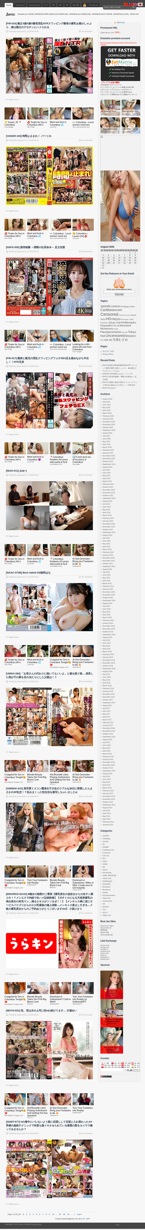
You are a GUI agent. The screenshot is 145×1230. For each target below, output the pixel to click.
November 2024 (109, 459)
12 (114, 258)
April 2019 (106, 649)
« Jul (102, 268)
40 (68, 1214)
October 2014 (108, 802)
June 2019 (107, 643)
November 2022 (109, 527)
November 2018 (109, 663)
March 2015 (107, 788)
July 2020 (106, 606)
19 (114, 260)
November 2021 (109, 561)
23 (135, 260)
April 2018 (106, 683)
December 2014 (109, 796)
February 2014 (108, 822)
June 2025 (107, 439)
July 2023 (106, 504)
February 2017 (108, 723)
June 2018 (107, 677)
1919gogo (125, 307)
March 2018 (107, 686)
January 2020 (108, 623)
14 (125, 258)
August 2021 (107, 569)
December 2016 (109, 728)
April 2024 (106, 478)
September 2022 (109, 532)
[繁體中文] (130, 4)
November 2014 (109, 799)
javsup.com (104, 947)
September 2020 (109, 601)
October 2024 (108, 461)
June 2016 (107, 745)
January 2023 (108, 521)
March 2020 (107, 618)
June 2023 (107, 507)
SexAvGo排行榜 (106, 935)
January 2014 (108, 825)
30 (64, 1214)
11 (108, 258)
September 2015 (109, 771)
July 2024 (106, 470)
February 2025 (108, 450)
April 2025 (106, 444)
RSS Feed (121, 23)
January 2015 (108, 794)
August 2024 (107, 467)
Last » (79, 1214)
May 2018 (106, 680)
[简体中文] (126, 4)
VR (60, 5)
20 (60, 1214)
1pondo (105, 306)
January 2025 (108, 453)
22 (130, 260)
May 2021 (106, 578)
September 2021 (109, 566)
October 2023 (108, 496)
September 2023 (109, 498)
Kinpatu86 (105, 325)
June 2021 (107, 575)
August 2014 (107, 808)
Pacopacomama (110, 331)
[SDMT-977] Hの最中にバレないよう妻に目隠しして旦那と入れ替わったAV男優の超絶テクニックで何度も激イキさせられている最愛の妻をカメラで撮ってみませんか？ (49, 1125)
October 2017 (108, 700)
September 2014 (109, 805)
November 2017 (109, 697)
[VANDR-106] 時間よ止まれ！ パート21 (28, 136)
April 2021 (106, 581)
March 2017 (107, 720)
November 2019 (109, 629)
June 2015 (107, 779)
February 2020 (108, 620)
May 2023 (106, 510)
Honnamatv (125, 319)
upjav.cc (103, 955)
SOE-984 (124, 332)
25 (109, 263)
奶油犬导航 (104, 932)
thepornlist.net (105, 928)
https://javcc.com (107, 33)
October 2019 (108, 632)
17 (103, 260)
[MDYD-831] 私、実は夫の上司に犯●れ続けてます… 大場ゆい (41, 1010)
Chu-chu (128, 315)
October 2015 (108, 768)
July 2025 (106, 436)
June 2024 (107, 473)
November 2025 (109, 425)
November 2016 (109, 731)
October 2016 (108, 734)
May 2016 (106, 748)
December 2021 (109, 558)
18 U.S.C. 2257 (108, 351)
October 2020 (108, 598)
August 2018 (107, 671)
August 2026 (107, 399)
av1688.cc (104, 949)
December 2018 (109, 660)
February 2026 (108, 416)
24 (103, 263)
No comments (87, 31)
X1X (102, 340)
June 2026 (107, 405)
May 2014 (106, 816)
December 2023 (109, 490)
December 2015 (109, 762)
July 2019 (106, 640)
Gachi (133, 315)
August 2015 (107, 774)
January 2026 (108, 419)
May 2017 (106, 714)
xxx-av (108, 339)
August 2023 (107, 501)
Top (117, 1225)
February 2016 (108, 757)
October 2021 (108, 564)
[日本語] (140, 4)
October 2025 (108, 427)
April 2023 (106, 513)
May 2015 (106, 782)
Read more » (14, 99)
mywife (115, 329)
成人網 (76, 5)
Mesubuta (125, 325)
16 (135, 258)
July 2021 (106, 572)
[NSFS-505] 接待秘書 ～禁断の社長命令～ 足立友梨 (35, 247)
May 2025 (106, 442)
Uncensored (34, 5)
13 (119, 258)
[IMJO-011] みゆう (16, 470)
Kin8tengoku (128, 322)
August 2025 (107, 433)
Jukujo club (114, 322)
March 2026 (107, 413)
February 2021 (108, 586)
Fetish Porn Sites (106, 926)
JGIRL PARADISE (109, 876)
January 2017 (108, 725)
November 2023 (109, 493)
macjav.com (104, 945)
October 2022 (108, 530)
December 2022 (109, 524)
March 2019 (107, 652)
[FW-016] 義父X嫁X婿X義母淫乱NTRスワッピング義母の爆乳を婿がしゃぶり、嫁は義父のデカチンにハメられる (120, 368)
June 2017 (107, 711)
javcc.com (37, 1224)
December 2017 (109, 694)
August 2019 (107, 637)
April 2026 (106, 410)
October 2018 (108, 666)
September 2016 (109, 737)
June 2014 (107, 813)
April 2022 (106, 547)
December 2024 (109, 456)
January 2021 (108, 589)
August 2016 (107, 740)
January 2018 (108, 691)
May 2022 (106, 544)
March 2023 (107, 515)
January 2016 (108, 759)
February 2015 (108, 791)
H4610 (103, 319)
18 (109, 260)
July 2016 (106, 742)
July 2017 (106, 708)
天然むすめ (120, 339)
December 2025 (109, 422)
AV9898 (132, 307)
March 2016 (107, 754)
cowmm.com (105, 951)
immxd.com (104, 959)
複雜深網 (103, 930)
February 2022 (108, 552)
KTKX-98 (115, 326)
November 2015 (109, 765)
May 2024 (106, 476)
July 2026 (106, 402)
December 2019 (109, 626)
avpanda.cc (104, 957)
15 (130, 258)
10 (53, 1214)
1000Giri (116, 306)
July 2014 (106, 811)
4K (67, 5)
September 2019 (109, 635)
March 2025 (107, 447)
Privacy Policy (108, 354)
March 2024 (107, 481)
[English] (135, 4)
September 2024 (109, 464)
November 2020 (109, 595)
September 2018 (109, 669)
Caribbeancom (111, 310)
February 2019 (108, 654)
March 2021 (107, 583)
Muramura (106, 328)
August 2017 (107, 706)
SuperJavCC (22, 31)
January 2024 (108, 487)
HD (53, 5)
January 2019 (108, 657)
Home (8, 5)
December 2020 (109, 592)
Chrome (121, 315)
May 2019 (106, 646)
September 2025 (109, 430)
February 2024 (108, 484)
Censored (20, 5)
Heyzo (116, 319)
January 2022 (108, 555)
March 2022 (107, 549)
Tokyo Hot (106, 898)
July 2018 (106, 674)
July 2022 (106, 538)
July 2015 (106, 776)
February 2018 (108, 688)
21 (125, 260)
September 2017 (109, 703)
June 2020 (107, 609)
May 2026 (106, 408)
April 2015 (106, 785)
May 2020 (106, 612)
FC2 (46, 5)
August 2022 (107, 535)
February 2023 (108, 518)
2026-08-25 (34, 31)
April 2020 (106, 615)
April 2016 (106, 751)
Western (130, 335)
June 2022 (107, 541)
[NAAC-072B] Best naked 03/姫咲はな (28, 572)
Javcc (10, 14)
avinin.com (104, 953)
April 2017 (106, 717)
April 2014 (106, 819)
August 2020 (107, 603)
